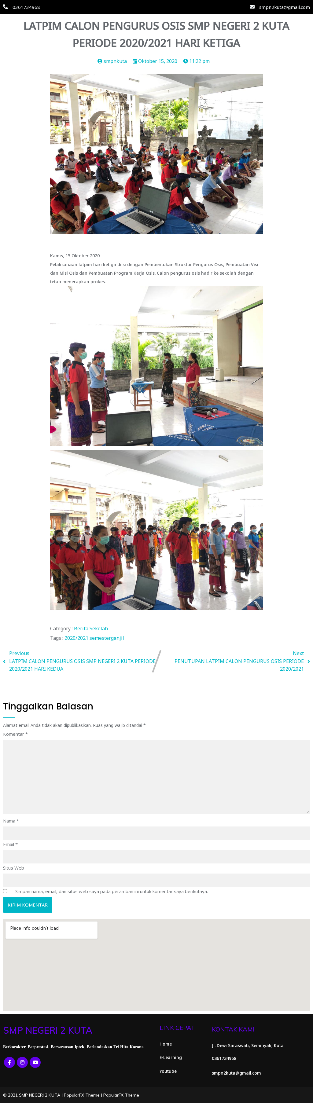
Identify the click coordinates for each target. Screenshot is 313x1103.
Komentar (15, 734)
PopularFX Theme (82, 1095)
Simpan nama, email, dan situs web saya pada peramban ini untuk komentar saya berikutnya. (111, 891)
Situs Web (13, 868)
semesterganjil (107, 638)
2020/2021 (77, 638)
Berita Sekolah (91, 628)
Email (10, 844)
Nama (11, 821)
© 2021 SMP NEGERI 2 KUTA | (33, 1095)
